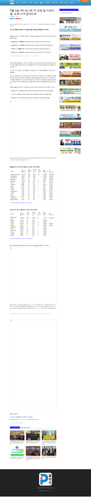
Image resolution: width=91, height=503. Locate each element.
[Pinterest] (17, 19)
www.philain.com (23, 419)
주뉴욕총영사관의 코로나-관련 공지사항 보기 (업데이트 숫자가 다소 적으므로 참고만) (31, 313)
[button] (79, 0)
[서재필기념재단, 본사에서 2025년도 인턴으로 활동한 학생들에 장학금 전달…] (17, 435)
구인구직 (30, 2)
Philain (12, 16)
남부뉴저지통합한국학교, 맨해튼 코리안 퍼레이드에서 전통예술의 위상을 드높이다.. (49, 443)
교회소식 (71, 2)
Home (11, 7)
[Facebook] (11, 19)
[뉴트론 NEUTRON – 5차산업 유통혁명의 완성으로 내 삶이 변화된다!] (17, 451)
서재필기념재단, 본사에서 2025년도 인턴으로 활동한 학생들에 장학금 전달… (17, 443)
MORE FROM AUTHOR (25, 427)
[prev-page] (11, 462)
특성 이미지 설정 (28, 417)
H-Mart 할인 (54, 2)
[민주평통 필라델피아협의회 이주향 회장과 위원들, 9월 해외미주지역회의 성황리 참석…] (33, 451)
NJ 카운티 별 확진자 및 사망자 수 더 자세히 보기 (22, 238)
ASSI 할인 (47, 2)
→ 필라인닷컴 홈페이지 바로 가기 (17, 422)
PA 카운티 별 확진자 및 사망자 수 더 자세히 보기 (22, 202)
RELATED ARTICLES (15, 427)
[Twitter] (14, 19)
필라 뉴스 (15, 7)
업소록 (60, 2)
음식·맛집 (66, 2)
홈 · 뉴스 (18, 2)
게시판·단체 (24, 2)
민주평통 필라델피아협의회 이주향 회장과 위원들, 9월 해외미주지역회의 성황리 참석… (33, 458)
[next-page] (13, 462)
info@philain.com (48, 490)
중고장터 (36, 2)
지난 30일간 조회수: (64, 12)
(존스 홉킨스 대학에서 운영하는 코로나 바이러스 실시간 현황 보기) (25, 56)
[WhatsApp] (20, 19)
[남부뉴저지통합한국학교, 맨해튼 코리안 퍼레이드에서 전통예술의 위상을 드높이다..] (49, 435)
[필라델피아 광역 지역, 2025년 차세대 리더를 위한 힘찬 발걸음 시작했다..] (33, 435)
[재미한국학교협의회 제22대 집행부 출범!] (49, 451)
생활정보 (42, 2)
